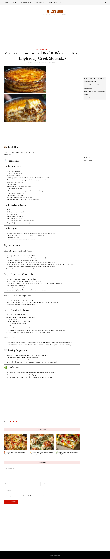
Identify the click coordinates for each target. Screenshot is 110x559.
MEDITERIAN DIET (41, 49)
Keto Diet (15, 2)
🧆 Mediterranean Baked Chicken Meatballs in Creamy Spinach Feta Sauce (41, 453)
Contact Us (87, 157)
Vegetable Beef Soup (90, 81)
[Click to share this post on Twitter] (13, 422)
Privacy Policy (88, 160)
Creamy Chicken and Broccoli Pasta (94, 78)
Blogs (62, 2)
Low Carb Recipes (27, 2)
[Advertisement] (42, 36)
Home (7, 2)
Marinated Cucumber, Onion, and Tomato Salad (93, 86)
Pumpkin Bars (88, 98)
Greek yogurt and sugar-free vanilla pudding (94, 93)
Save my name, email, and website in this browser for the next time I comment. (29, 496)
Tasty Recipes (40, 2)
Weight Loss (53, 2)
